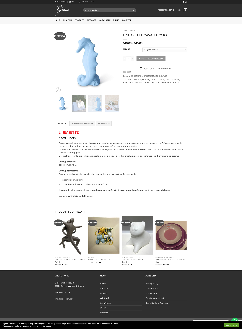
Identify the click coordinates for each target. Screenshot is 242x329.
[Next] (114, 60)
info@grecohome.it (64, 299)
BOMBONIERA (128, 82)
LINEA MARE (154, 82)
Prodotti (79, 20)
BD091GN (145, 80)
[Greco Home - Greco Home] (67, 10)
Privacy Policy (152, 284)
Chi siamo (67, 20)
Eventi (116, 20)
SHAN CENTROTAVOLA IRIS (99, 260)
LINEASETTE (164, 82)
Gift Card (91, 20)
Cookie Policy (152, 288)
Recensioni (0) (104, 123)
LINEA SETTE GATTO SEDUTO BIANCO (134, 261)
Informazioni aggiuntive (82, 123)
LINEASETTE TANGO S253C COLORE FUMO (70, 261)
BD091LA (168, 80)
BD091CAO (138, 80)
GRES (147, 82)
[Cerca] (134, 10)
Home (57, 20)
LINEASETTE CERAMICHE (151, 76)
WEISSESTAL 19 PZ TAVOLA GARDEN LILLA (171, 261)
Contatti (126, 20)
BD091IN (161, 80)
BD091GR (153, 80)
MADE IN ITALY (175, 82)
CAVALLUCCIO (139, 82)
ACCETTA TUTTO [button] (231, 325)
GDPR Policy (151, 293)
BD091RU (175, 80)
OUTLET (133, 31)
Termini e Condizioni (155, 298)
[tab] (62, 123)
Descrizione (62, 123)
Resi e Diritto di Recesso (157, 303)
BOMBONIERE (136, 76)
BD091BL (129, 80)
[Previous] (59, 60)
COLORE (126, 49)
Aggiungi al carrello (151, 59)
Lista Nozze (104, 20)
